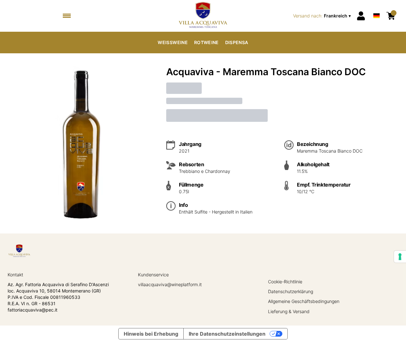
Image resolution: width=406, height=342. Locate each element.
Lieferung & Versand (289, 311)
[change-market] (322, 16)
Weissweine (173, 42)
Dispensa (236, 42)
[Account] (361, 15)
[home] (202, 16)
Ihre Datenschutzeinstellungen (227, 334)
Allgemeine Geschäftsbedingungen (303, 301)
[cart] (390, 15)
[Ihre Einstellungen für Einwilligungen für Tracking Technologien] (400, 257)
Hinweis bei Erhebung (151, 334)
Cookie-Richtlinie (285, 281)
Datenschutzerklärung (290, 291)
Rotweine (206, 42)
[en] (376, 7)
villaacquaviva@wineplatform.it (170, 284)
